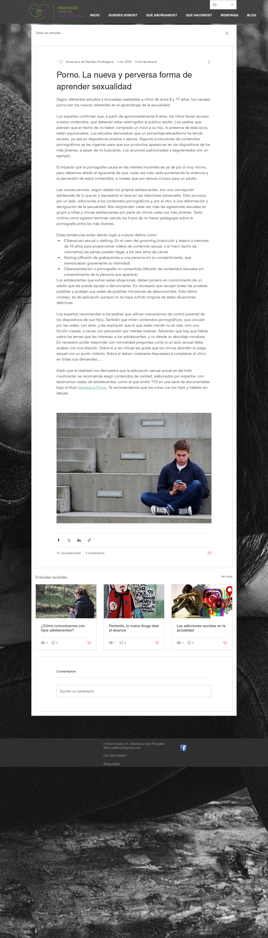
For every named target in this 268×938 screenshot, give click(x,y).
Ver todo (226, 576)
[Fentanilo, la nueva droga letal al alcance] (134, 601)
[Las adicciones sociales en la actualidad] (202, 601)
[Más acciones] (208, 61)
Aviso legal (111, 764)
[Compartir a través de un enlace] (89, 540)
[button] (227, 33)
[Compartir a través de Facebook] (59, 540)
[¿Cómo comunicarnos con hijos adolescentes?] (66, 601)
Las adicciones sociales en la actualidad (201, 628)
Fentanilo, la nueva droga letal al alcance (134, 628)
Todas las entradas (48, 33)
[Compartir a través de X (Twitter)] (69, 540)
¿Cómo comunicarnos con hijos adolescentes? (63, 628)
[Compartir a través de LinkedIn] (79, 540)
